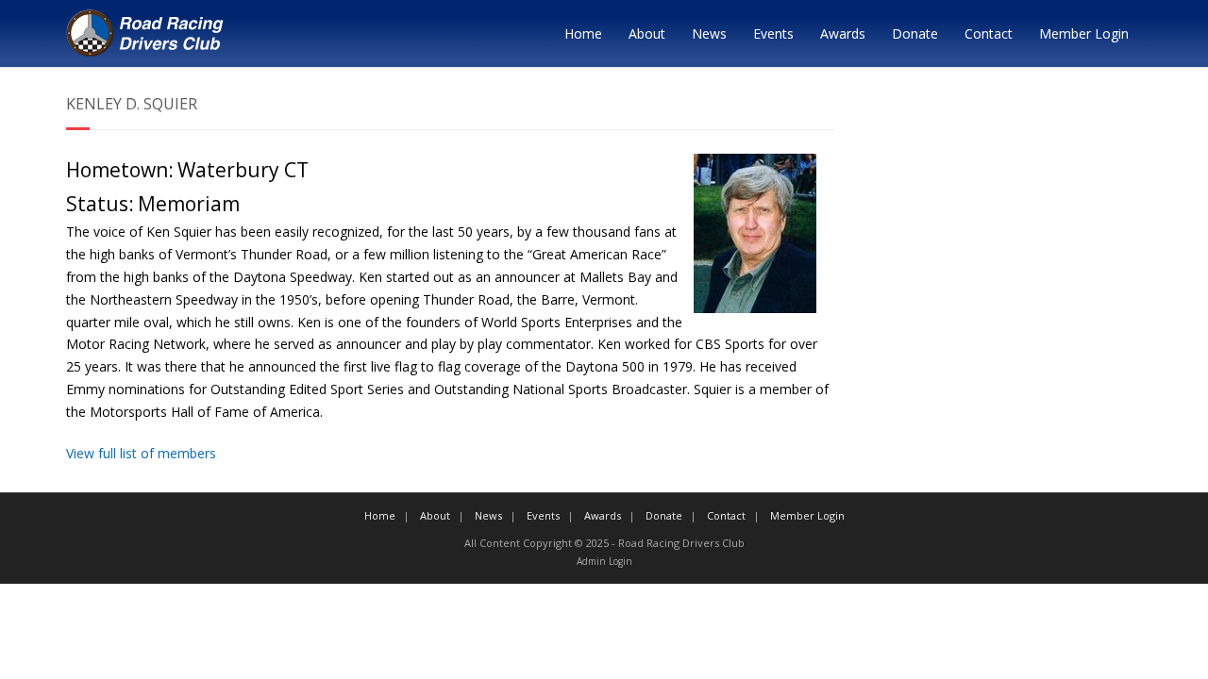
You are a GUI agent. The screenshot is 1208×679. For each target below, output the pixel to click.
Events (773, 33)
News (709, 33)
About (647, 33)
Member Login (1084, 33)
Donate (915, 33)
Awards (842, 33)
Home (583, 33)
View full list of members (141, 453)
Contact (989, 33)
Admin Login (604, 561)
